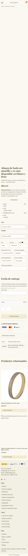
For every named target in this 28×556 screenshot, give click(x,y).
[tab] (14, 335)
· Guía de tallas (5, 521)
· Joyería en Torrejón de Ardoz (9, 508)
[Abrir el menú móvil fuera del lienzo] (2, 3)
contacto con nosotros (9, 288)
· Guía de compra (5, 527)
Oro (2, 242)
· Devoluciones (5, 542)
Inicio (2, 6)
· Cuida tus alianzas (6, 518)
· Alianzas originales (6, 489)
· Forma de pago (5, 524)
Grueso (12, 242)
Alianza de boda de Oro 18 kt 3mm (10, 403)
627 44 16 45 (11, 471)
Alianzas (7, 6)
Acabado (3, 230)
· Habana (3, 545)
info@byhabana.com (10, 473)
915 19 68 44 (7, 469)
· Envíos (3, 539)
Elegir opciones (14, 316)
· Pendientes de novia (7, 494)
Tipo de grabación (6, 258)
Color (2, 222)
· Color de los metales (7, 516)
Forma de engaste (19, 250)
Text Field (3, 290)
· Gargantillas (4, 503)
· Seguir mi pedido (6, 537)
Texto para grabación (6, 265)
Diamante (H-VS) (5, 250)
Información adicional (8, 335)
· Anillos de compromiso (7, 497)
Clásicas (12, 6)
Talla (21, 242)
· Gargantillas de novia (7, 505)
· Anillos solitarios (6, 500)
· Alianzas (3, 486)
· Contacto (3, 534)
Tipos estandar (18, 258)
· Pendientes (4, 492)
